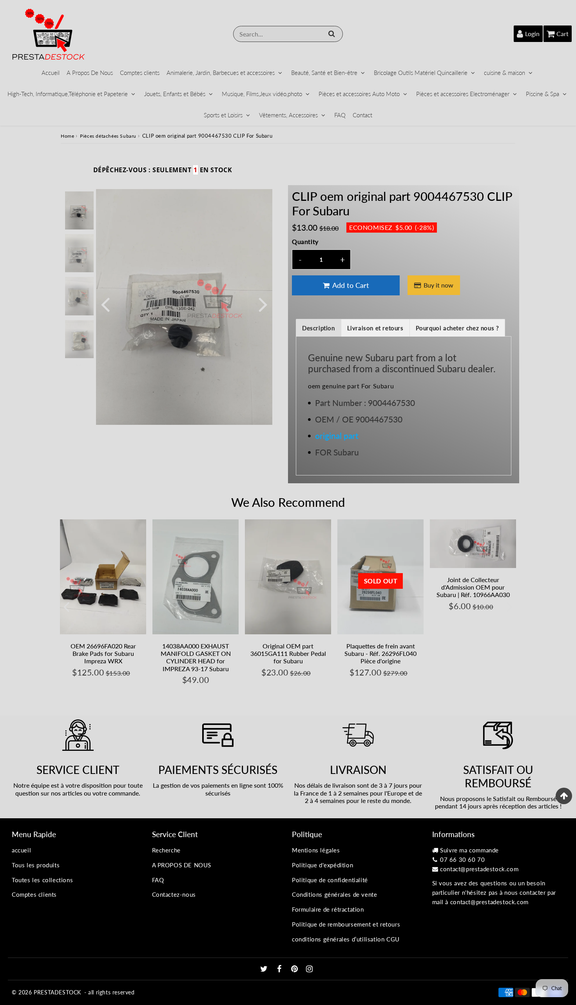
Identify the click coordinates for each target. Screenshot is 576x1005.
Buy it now (438, 285)
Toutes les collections (42, 879)
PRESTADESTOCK (57, 992)
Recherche (166, 850)
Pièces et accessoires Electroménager (462, 93)
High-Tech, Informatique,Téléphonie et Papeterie (67, 93)
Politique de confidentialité (330, 879)
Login (532, 33)
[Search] (332, 33)
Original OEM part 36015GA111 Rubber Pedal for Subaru (288, 653)
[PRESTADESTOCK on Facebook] (280, 969)
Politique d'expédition (322, 864)
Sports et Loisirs (223, 114)
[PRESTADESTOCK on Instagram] (309, 969)
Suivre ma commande (469, 850)
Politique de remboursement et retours (346, 924)
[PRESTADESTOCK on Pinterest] (295, 969)
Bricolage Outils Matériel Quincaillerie (420, 72)
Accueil (51, 72)
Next (263, 304)
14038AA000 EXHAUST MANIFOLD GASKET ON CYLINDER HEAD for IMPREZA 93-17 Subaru (196, 657)
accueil (21, 850)
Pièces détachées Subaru (108, 136)
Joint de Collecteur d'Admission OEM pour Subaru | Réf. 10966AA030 (473, 587)
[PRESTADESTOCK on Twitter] (265, 969)
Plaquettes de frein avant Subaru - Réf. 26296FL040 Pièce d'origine (380, 653)
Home (67, 136)
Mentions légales (316, 850)
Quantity (305, 241)
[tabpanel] (79, 210)
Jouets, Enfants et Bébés (174, 93)
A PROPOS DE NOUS (182, 864)
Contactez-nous (174, 894)
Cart (562, 33)
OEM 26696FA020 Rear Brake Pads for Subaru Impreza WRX (103, 653)
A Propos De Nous (90, 72)
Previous (105, 304)
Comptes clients (139, 72)
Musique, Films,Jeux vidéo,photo (262, 93)
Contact (362, 114)
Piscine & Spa (542, 93)
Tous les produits (36, 864)
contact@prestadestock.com (479, 868)
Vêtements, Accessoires (288, 114)
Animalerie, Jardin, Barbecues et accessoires (221, 72)
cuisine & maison (504, 72)
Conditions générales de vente (334, 894)
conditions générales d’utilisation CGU (346, 939)
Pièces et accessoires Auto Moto (359, 93)
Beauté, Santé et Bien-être (324, 72)
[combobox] (288, 34)
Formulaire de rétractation (328, 909)
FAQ (340, 114)
